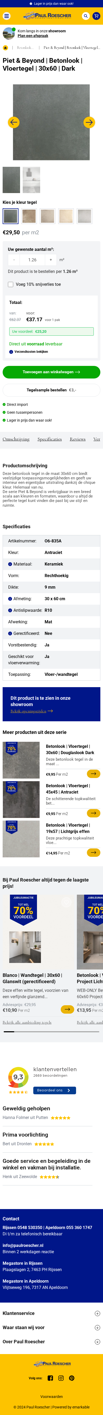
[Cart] (96, 16)
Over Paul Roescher (24, 1341)
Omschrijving (16, 439)
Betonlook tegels (24, 47)
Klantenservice (19, 1313)
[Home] (46, 16)
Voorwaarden (51, 1397)
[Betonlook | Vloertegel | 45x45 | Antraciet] (21, 799)
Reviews (78, 439)
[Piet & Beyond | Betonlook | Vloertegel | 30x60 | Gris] (47, 216)
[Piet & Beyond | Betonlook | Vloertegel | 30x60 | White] (84, 216)
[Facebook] (50, 1378)
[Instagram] (61, 1378)
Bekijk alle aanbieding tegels (27, 1022)
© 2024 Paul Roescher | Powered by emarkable (51, 1407)
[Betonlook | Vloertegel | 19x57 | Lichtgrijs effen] (21, 839)
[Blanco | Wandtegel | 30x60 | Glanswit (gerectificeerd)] (25, 947)
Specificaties (50, 439)
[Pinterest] (71, 1378)
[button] (14, 122)
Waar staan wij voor (24, 1327)
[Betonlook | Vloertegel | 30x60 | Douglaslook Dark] (21, 760)
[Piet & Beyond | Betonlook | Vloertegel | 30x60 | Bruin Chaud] (29, 216)
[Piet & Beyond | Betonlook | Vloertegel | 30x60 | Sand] (66, 216)
